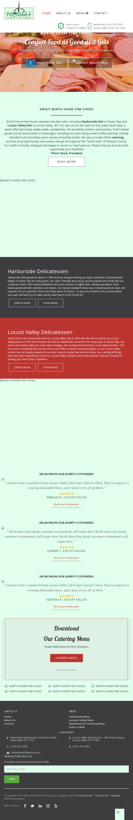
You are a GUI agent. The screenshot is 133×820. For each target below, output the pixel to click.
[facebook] (25, 806)
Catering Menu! (67, 658)
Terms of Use (102, 795)
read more (66, 162)
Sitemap (115, 795)
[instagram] (48, 806)
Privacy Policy (85, 795)
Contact (100, 13)
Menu (81, 13)
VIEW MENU (50, 303)
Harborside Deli (49, 63)
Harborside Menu (79, 716)
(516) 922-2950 (114, 24)
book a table (77, 727)
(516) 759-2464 (116, 28)
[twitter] (32, 806)
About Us (63, 13)
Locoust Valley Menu (81, 720)
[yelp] (56, 806)
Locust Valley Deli (92, 63)
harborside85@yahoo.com (26, 752)
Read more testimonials (66, 504)
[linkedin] (40, 806)
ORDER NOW (22, 303)
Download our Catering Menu (87, 723)
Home (46, 13)
